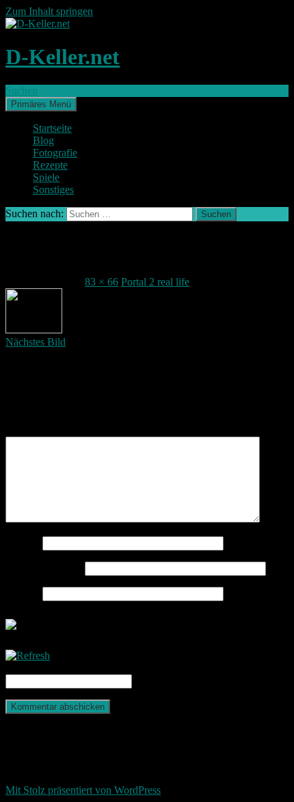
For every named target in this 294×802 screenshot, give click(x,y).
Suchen (21, 90)
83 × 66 (101, 282)
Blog (43, 140)
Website (22, 593)
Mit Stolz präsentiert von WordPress (83, 790)
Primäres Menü (41, 104)
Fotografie (55, 152)
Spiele (46, 177)
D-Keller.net (62, 56)
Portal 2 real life (155, 282)
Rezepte (50, 165)
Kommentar (35, 430)
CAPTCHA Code (174, 681)
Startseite (52, 128)
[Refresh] (27, 655)
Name (22, 543)
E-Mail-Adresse (43, 568)
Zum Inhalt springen (49, 11)
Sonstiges (53, 189)
